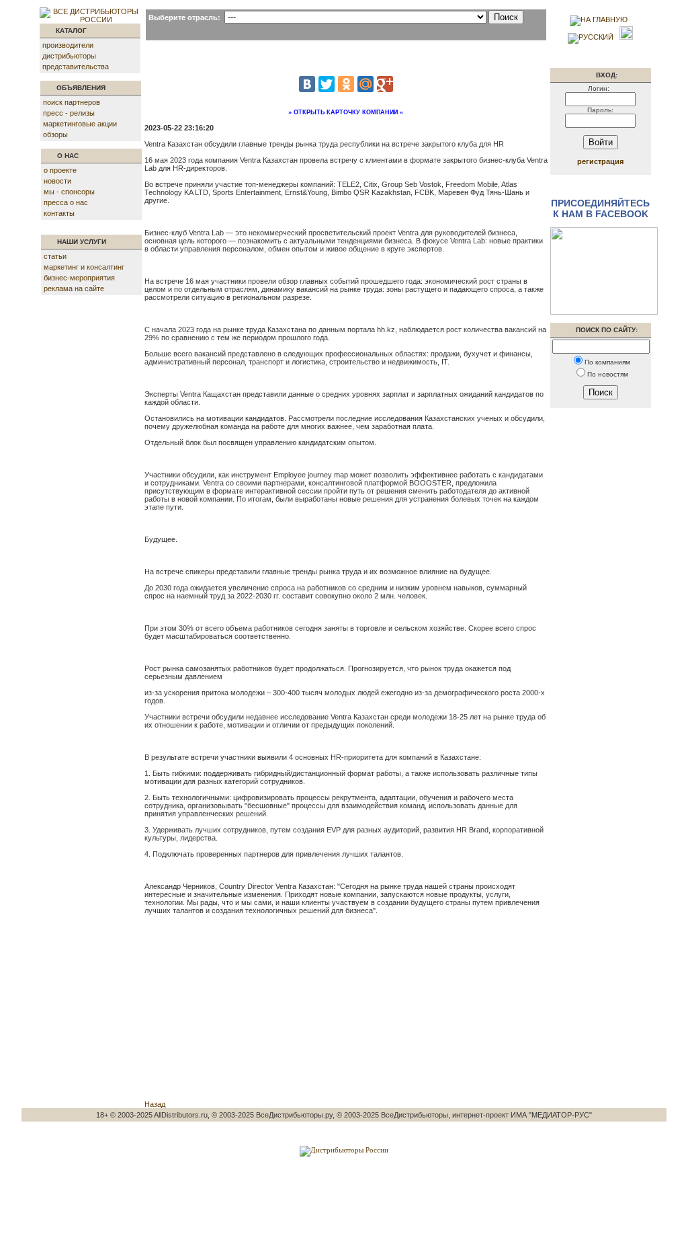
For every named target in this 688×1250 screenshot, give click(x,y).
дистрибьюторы (69, 56)
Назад (154, 1104)
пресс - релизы (69, 113)
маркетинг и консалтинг (84, 267)
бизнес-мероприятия (79, 278)
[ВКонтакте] (307, 84)
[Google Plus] (385, 84)
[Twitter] (326, 84)
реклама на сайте (74, 288)
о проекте (60, 170)
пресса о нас (66, 202)
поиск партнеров (71, 102)
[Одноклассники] (346, 84)
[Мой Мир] (365, 84)
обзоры (55, 134)
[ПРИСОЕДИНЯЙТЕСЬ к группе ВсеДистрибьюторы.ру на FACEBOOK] (604, 312)
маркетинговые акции (80, 124)
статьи (55, 256)
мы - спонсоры (69, 192)
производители (67, 45)
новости (57, 181)
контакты (59, 213)
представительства (75, 67)
